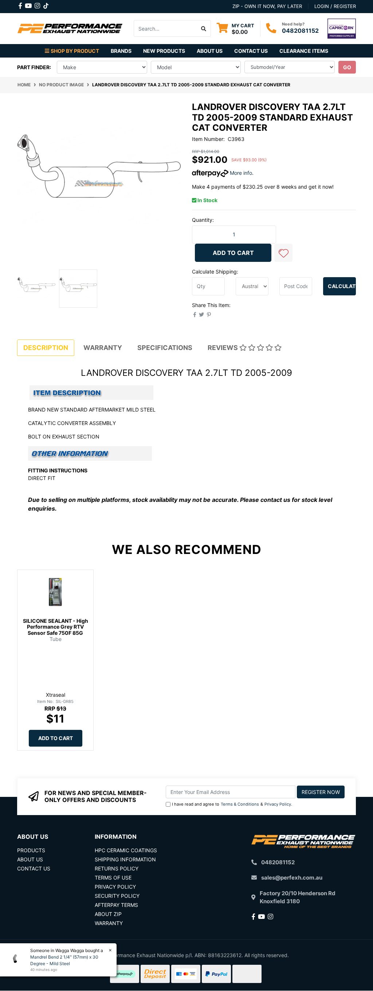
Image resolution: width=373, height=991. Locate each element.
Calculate (342, 286)
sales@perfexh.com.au (291, 877)
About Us (210, 51)
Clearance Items (303, 51)
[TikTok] (46, 4)
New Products (164, 51)
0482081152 (300, 30)
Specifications (164, 347)
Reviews (223, 347)
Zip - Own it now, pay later (267, 6)
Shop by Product (75, 51)
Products (31, 850)
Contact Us (251, 51)
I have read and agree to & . (232, 804)
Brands (121, 51)
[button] (283, 253)
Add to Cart (233, 252)
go (347, 67)
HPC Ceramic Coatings (126, 850)
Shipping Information (125, 859)
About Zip (108, 914)
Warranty (102, 347)
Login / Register (335, 6)
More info (240, 173)
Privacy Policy (277, 804)
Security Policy (117, 896)
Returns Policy (116, 868)
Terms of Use (113, 877)
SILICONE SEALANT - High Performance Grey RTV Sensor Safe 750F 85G (55, 627)
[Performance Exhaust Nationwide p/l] (69, 28)
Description (45, 347)
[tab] (45, 347)
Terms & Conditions (240, 804)
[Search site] (204, 28)
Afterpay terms (116, 905)
